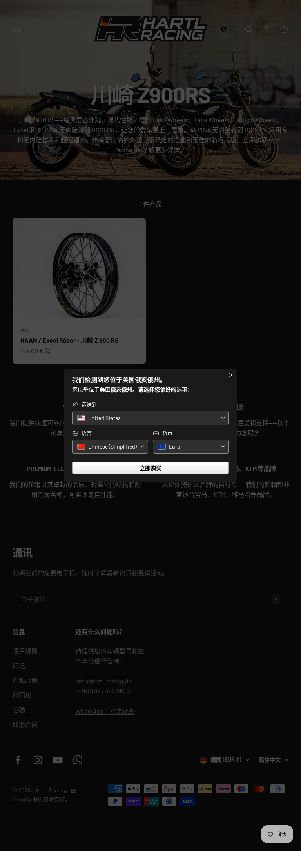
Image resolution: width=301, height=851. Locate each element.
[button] (150, 418)
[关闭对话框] (231, 375)
